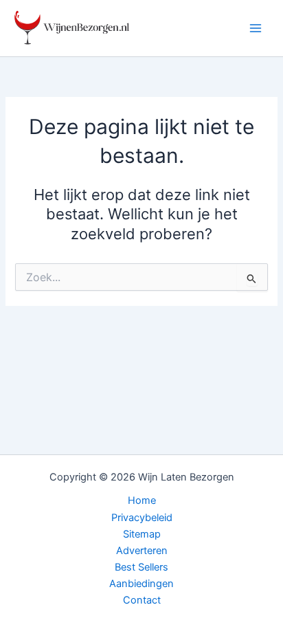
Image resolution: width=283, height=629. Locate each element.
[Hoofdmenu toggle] (255, 28)
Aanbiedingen (141, 583)
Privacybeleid (141, 517)
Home (142, 500)
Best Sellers (141, 567)
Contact (142, 600)
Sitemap (142, 534)
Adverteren (142, 550)
